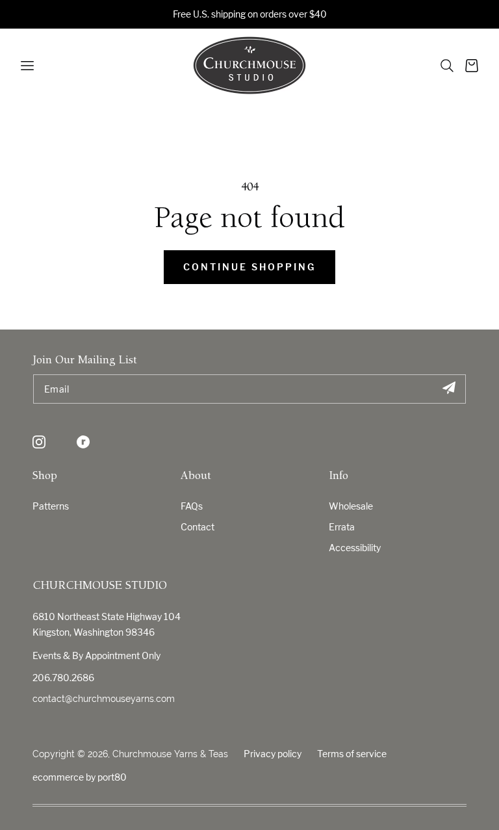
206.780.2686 (63, 677)
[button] (447, 65)
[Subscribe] (449, 389)
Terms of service (352, 753)
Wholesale (351, 506)
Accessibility (355, 547)
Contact (197, 526)
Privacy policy (272, 753)
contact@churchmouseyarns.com (103, 699)
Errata (342, 526)
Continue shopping (249, 266)
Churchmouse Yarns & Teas (170, 754)
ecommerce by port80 (79, 777)
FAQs (192, 506)
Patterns (50, 506)
